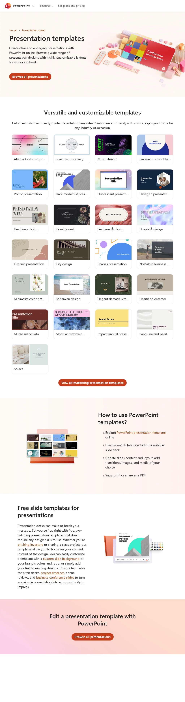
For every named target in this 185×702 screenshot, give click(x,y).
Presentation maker (34, 30)
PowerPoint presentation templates (141, 432)
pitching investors (30, 544)
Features (45, 5)
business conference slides (55, 577)
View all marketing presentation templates (92, 383)
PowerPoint (21, 6)
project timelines (52, 572)
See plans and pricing (71, 5)
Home (12, 30)
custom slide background (61, 558)
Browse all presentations (30, 77)
